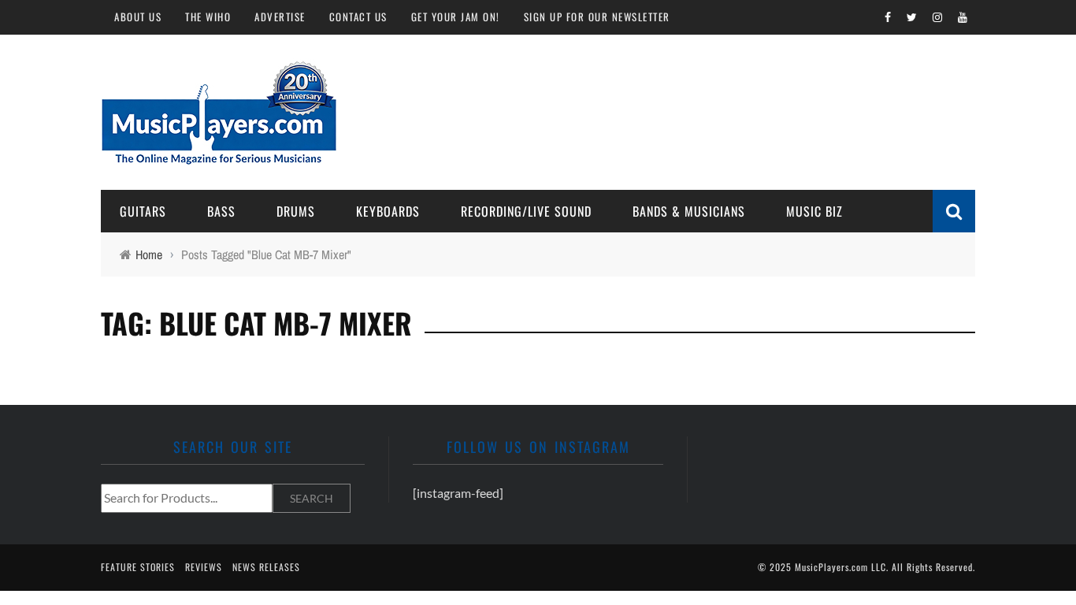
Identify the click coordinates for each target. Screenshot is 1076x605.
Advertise (280, 16)
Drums (295, 211)
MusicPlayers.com (831, 566)
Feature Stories (138, 566)
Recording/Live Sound (526, 211)
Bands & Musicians (689, 211)
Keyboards (388, 211)
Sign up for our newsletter (597, 16)
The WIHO (208, 16)
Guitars (143, 211)
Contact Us (358, 16)
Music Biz (814, 211)
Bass (221, 211)
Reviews (203, 566)
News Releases (266, 566)
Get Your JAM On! (455, 16)
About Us (137, 16)
